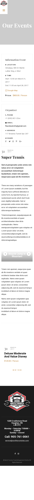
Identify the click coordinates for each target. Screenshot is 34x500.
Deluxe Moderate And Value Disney (15, 355)
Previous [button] (5, 254)
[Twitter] (10, 141)
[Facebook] (6, 141)
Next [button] (29, 254)
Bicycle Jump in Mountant (17, 255)
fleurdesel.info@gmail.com (15, 126)
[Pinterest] (17, 141)
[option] (17, 254)
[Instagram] (13, 141)
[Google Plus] (20, 141)
